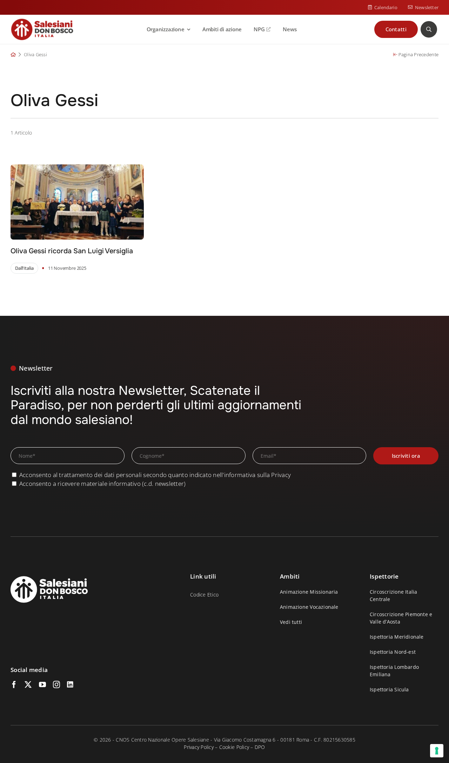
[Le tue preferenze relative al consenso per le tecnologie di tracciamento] (436, 750)
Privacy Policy (199, 747)
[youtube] (42, 684)
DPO (260, 747)
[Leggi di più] (114, 219)
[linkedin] (70, 684)
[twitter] (28, 684)
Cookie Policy (234, 747)
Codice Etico (204, 594)
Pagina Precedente (417, 54)
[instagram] (56, 684)
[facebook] (14, 684)
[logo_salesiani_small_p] (42, 21)
